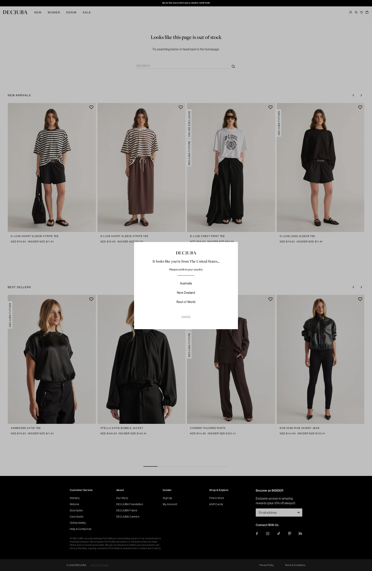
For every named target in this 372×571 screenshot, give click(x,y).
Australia (186, 283)
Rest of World (186, 302)
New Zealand (186, 293)
